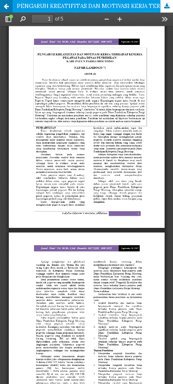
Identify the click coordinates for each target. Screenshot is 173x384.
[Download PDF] (166, 6)
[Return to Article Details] (6, 6)
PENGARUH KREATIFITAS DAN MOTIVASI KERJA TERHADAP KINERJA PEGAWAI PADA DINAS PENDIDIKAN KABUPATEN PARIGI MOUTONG (95, 6)
